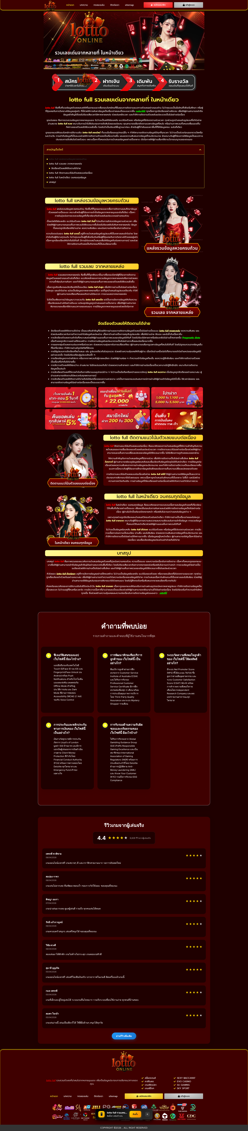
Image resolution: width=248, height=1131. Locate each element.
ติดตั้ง (135, 1114)
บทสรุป (52, 182)
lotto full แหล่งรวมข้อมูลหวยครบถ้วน (68, 159)
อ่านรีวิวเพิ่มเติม (124, 1036)
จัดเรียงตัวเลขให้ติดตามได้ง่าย (66, 168)
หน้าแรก (70, 5)
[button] (200, 150)
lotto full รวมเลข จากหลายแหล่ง (65, 163)
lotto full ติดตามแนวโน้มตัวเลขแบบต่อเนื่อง (70, 173)
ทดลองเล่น (99, 5)
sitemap (129, 5)
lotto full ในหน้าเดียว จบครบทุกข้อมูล (67, 177)
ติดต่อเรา (114, 5)
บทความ (84, 5)
